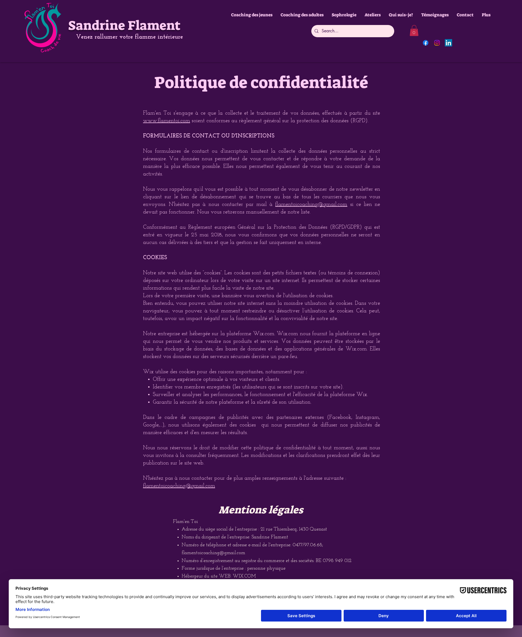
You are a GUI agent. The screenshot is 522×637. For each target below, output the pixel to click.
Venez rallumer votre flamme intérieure (129, 37)
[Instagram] (437, 42)
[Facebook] (425, 42)
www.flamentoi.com (166, 121)
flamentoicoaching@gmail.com (311, 204)
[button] (414, 30)
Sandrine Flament (124, 25)
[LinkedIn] (448, 42)
